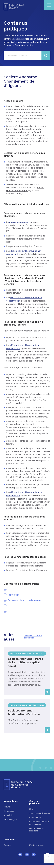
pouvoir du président (19, 222)
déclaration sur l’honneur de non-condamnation (24, 252)
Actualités (8, 815)
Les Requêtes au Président (36, 830)
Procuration (13, 595)
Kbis (31, 809)
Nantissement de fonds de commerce (39, 823)
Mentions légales (36, 845)
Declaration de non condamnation (24, 600)
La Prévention (35, 817)
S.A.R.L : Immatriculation (39, 813)
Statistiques (9, 811)
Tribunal (7, 807)
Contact (7, 845)
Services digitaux (11, 819)
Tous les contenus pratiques (33, 636)
